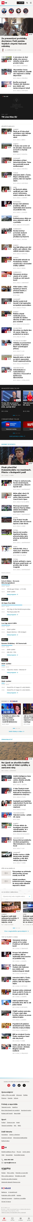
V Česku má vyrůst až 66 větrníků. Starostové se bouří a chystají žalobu (22, 149)
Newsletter (9, 1155)
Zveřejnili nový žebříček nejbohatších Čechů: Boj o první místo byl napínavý (22, 804)
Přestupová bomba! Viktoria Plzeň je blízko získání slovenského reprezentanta (21, 509)
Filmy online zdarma (7, 1176)
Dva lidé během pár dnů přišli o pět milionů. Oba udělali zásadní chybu (22, 249)
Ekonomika (17, 202)
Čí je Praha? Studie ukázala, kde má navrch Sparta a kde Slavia (22, 521)
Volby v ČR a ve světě (8, 1095)
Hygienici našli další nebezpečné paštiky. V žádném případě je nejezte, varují (10, 919)
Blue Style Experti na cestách (10, 1110)
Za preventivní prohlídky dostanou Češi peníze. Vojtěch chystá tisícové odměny (14, 42)
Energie (10, 1098)
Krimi (14, 187)
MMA (19, 1125)
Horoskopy (4, 1134)
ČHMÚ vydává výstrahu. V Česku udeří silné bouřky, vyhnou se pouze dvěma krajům (22, 1014)
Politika (25, 1095)
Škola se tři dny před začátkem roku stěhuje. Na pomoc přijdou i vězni (22, 134)
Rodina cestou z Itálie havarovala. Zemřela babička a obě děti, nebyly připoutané (21, 857)
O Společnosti (12, 1192)
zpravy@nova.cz (10, 1162)
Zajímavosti (17, 229)
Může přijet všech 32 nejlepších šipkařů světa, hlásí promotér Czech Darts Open (21, 496)
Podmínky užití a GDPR (8, 1195)
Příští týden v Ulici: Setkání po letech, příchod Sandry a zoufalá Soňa (20, 289)
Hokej (15, 546)
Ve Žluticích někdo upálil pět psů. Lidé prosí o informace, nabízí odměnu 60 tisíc (21, 192)
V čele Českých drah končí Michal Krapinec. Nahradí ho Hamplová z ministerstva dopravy (22, 791)
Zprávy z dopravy (14, 1134)
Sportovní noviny (26, 1110)
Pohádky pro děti (20, 1176)
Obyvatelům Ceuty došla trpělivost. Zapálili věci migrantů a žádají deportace (22, 72)
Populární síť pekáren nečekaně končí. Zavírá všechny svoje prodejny (21, 1026)
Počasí (15, 173)
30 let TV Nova (6, 1201)
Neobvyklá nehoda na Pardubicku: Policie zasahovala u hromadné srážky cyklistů (22, 262)
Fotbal (15, 517)
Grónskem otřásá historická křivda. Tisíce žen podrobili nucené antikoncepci (22, 163)
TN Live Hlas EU (9, 117)
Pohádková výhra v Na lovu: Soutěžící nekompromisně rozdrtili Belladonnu (10, 719)
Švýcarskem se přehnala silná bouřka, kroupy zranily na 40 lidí (22, 873)
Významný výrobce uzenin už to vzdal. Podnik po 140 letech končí (21, 277)
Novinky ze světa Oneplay (9, 1179)
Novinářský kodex (19, 1155)
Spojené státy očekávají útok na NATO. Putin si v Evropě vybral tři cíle (22, 992)
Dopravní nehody (6, 1138)
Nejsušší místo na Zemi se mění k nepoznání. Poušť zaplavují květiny (22, 359)
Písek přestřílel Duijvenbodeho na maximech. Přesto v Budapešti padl (16, 469)
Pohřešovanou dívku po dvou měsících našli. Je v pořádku (22, 220)
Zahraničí (16, 158)
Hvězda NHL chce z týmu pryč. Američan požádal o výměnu (21, 550)
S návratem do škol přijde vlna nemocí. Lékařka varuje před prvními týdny (20, 60)
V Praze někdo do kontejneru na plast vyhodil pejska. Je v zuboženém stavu (20, 828)
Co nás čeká (17, 328)
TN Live (21, 2)
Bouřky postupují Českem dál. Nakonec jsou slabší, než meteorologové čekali (21, 85)
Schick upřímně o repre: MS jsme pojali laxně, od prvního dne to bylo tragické (22, 564)
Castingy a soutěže (20, 1198)
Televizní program (6, 1198)
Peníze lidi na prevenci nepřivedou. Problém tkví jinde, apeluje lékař (11, 405)
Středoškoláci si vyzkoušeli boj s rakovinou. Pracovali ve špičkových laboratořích (22, 373)
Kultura (16, 1098)
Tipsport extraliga (6, 1125)
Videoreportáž (18, 355)
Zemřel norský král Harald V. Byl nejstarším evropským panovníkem (22, 303)
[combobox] (16, 896)
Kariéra (19, 1195)
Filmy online (10, 1173)
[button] (14, 415)
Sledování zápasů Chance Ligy (10, 1182)
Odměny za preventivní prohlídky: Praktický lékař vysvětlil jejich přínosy (22, 346)
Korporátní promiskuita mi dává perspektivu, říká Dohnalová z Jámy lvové (22, 843)
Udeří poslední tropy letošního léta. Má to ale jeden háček (22, 1002)
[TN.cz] (4, 2)
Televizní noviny (18, 813)
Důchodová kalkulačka (20, 1138)
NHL (15, 1125)
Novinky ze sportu (8, 444)
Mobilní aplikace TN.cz (8, 1152)
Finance (3, 1098)
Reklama (4, 1192)
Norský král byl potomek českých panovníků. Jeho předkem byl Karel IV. (21, 234)
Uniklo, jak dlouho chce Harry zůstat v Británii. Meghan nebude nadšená (21, 1048)
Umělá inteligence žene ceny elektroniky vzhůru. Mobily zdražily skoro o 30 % (22, 779)
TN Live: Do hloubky (19, 340)
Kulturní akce (5, 1141)
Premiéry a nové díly (22, 1173)
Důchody (19, 1095)
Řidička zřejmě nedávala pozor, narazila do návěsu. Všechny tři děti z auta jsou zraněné (22, 317)
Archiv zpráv (26, 1152)
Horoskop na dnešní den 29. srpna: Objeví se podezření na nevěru (22, 332)
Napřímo (15, 1107)
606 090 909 (8, 1159)
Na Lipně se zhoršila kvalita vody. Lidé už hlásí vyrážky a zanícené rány (15, 765)
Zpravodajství (6, 739)
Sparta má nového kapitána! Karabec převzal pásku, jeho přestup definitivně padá (20, 536)
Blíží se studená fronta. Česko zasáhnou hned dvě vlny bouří (21, 1036)
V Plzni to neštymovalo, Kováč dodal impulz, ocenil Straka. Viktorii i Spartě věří (22, 484)
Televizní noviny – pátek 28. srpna (22, 816)
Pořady (3, 1173)
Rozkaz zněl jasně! (7, 1113)
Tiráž (2, 1155)
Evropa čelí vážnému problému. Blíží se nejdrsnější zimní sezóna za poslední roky (22, 207)
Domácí (15, 129)
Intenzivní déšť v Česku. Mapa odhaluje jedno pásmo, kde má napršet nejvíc (22, 178)
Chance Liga (11, 1122)
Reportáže (17, 1113)
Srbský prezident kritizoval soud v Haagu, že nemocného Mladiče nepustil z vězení (22, 882)
